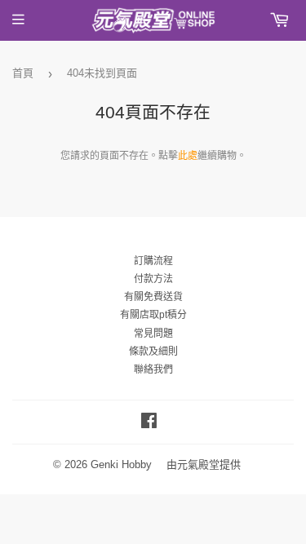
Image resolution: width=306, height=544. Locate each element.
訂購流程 (153, 261)
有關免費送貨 (153, 297)
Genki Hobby (121, 464)
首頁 (22, 73)
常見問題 (153, 333)
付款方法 (153, 279)
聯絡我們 (153, 369)
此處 (187, 155)
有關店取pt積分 (153, 315)
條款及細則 (153, 351)
